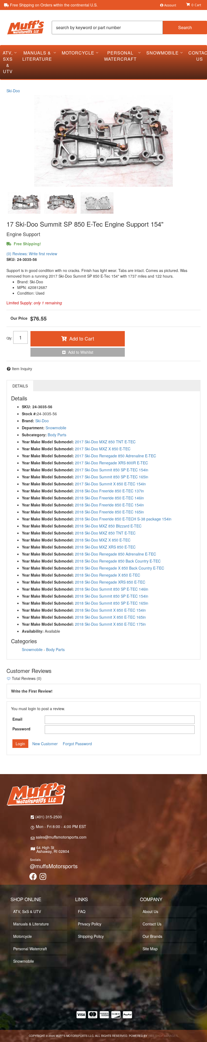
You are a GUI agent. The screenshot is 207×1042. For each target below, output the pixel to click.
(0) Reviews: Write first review (31, 253)
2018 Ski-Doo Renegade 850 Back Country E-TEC (118, 561)
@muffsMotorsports (54, 866)
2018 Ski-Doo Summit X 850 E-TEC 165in (110, 617)
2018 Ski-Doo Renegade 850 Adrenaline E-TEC (115, 554)
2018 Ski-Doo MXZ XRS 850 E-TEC (105, 547)
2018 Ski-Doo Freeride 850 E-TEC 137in (109, 490)
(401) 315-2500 (48, 816)
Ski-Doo (13, 90)
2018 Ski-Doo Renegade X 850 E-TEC (107, 575)
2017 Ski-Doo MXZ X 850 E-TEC (102, 448)
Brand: (28, 420)
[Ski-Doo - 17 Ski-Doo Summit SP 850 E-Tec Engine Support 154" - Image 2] (60, 203)
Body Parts (57, 434)
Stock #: (29, 413)
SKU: (11, 259)
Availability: (33, 631)
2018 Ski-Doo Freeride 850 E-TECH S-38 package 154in (123, 519)
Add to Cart (81, 338)
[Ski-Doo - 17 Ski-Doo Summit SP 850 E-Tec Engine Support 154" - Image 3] (97, 203)
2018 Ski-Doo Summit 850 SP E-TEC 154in (111, 596)
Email (17, 719)
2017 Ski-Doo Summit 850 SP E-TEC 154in (111, 469)
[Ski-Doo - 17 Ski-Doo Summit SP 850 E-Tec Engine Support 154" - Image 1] (24, 203)
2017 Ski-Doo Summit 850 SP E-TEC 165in (111, 476)
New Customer (45, 743)
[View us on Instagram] (43, 877)
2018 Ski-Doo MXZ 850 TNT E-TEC (105, 533)
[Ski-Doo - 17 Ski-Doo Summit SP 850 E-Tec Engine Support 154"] (103, 141)
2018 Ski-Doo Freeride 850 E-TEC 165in (109, 512)
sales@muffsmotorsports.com (61, 837)
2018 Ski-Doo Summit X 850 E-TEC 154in (110, 610)
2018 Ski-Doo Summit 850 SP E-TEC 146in (111, 589)
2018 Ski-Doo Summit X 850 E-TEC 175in (110, 624)
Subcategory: (34, 434)
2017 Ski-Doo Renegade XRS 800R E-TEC (111, 462)
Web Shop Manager (163, 1036)
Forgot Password (77, 743)
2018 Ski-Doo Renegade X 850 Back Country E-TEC (119, 568)
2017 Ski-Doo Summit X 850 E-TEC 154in (110, 483)
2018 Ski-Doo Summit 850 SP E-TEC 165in (111, 603)
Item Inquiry (22, 368)
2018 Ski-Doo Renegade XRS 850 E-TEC (110, 582)
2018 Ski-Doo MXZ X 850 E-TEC (102, 540)
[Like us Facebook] (33, 877)
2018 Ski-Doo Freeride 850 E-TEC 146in (109, 497)
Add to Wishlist (80, 352)
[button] (129, 27)
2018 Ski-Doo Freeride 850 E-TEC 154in (109, 505)
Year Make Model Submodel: (48, 441)
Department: (33, 427)
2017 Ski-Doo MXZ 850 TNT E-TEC (105, 441)
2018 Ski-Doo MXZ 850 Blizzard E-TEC (108, 526)
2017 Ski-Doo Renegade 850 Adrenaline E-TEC (115, 455)
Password (21, 728)
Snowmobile (56, 427)
